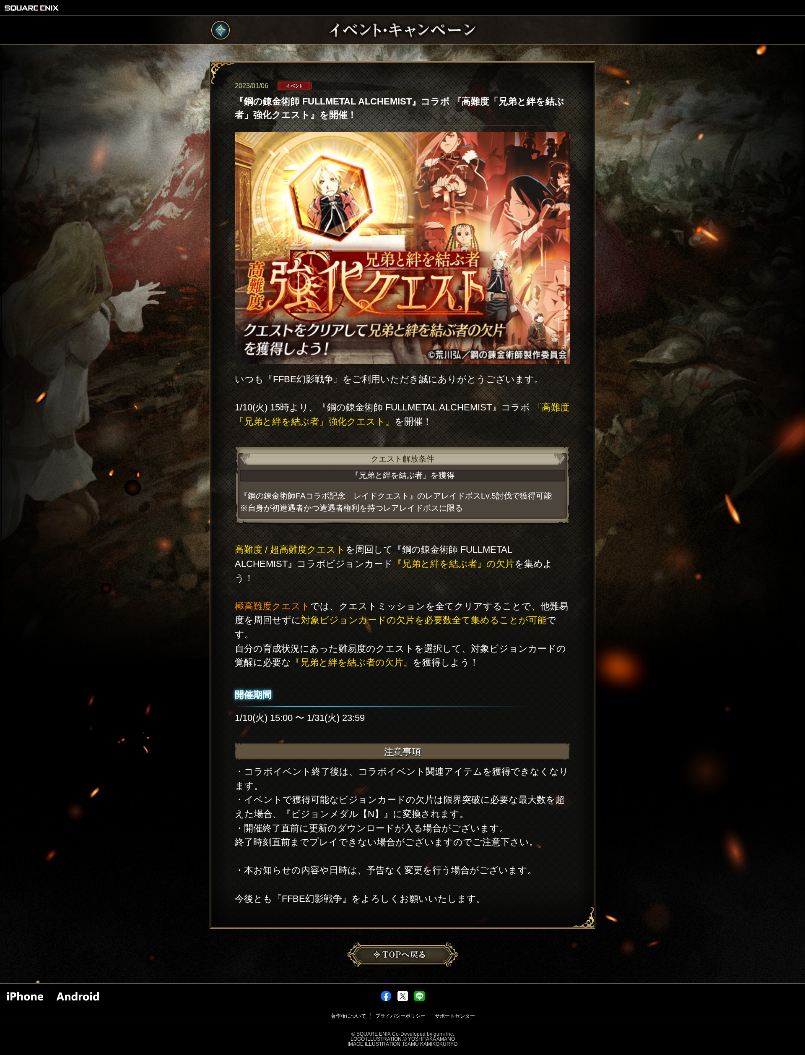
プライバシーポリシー (400, 1016)
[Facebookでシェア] (386, 1000)
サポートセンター (455, 1016)
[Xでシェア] (402, 1000)
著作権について (348, 1016)
